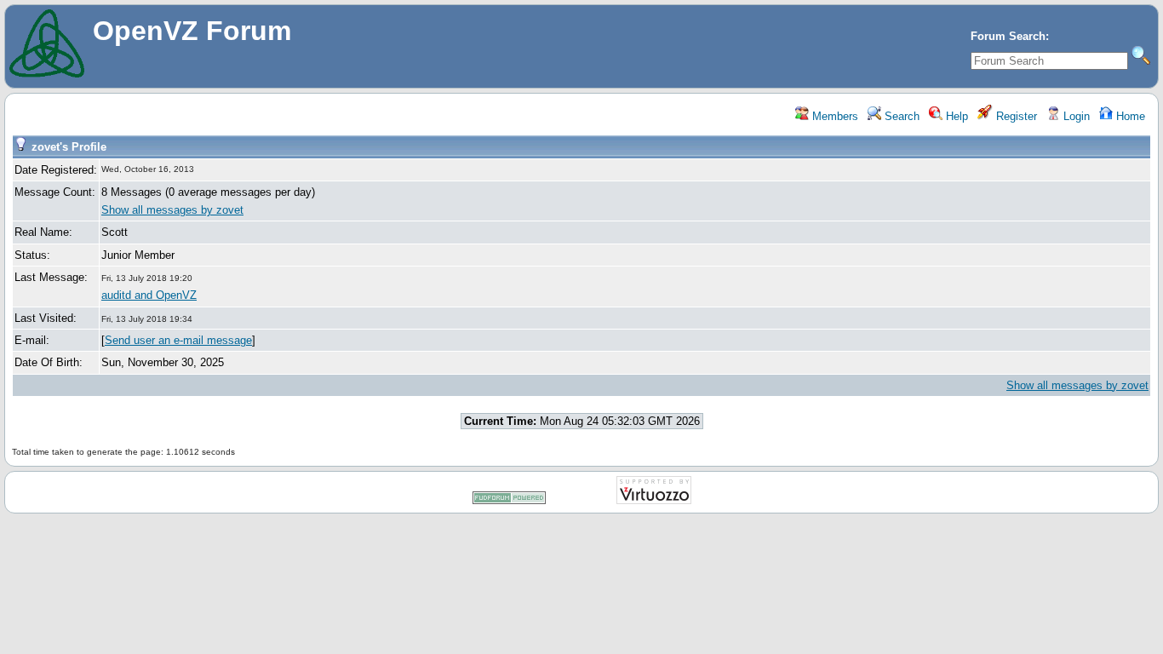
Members (833, 116)
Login (1075, 116)
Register (1015, 116)
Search (900, 116)
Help (955, 116)
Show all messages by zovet (172, 210)
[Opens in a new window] (509, 501)
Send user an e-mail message (178, 340)
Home (1129, 116)
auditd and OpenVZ (149, 295)
